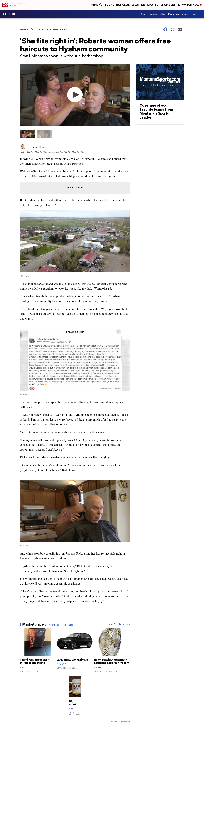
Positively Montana (51, 29)
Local (109, 4)
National (123, 4)
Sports (152, 4)
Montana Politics (157, 13)
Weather (138, 4)
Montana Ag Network (178, 13)
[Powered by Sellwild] (125, 721)
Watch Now (191, 4)
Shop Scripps (170, 4)
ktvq (10, 14)
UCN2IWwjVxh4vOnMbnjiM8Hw (14, 14)
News (144, 13)
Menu (95, 4)
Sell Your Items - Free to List (59, 625)
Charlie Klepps (39, 147)
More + (196, 13)
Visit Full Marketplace (119, 624)
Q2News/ (5, 14)
